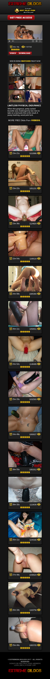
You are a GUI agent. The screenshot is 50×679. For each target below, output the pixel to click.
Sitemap (28, 665)
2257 (34, 665)
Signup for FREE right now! (20, 663)
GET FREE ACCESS (21, 17)
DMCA (22, 665)
